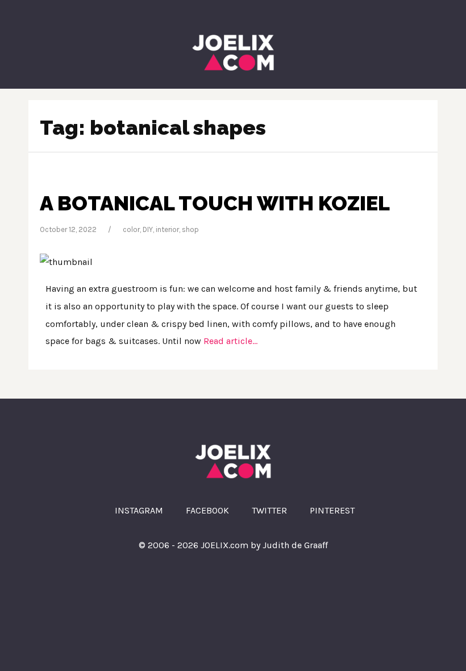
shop (190, 229)
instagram (139, 510)
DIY (148, 229)
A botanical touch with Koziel (215, 203)
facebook (207, 510)
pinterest (332, 510)
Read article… (229, 341)
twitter (269, 510)
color (131, 229)
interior (167, 229)
